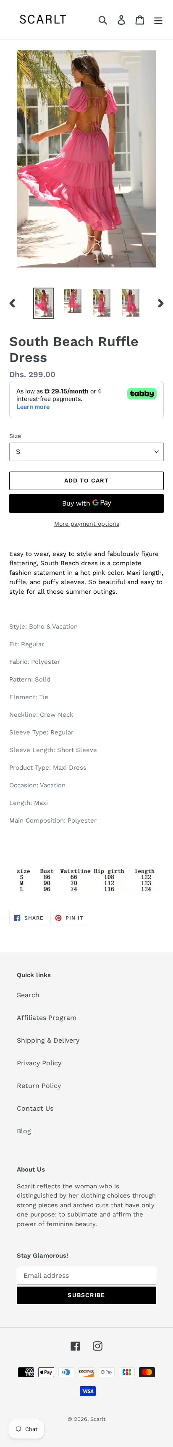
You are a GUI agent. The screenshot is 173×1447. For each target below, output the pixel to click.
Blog (24, 1131)
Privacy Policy (39, 1063)
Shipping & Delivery (48, 1040)
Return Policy (39, 1086)
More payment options (86, 523)
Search (28, 995)
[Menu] (158, 19)
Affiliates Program (46, 1018)
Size (15, 436)
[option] (43, 303)
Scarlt (97, 1419)
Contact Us (35, 1108)
